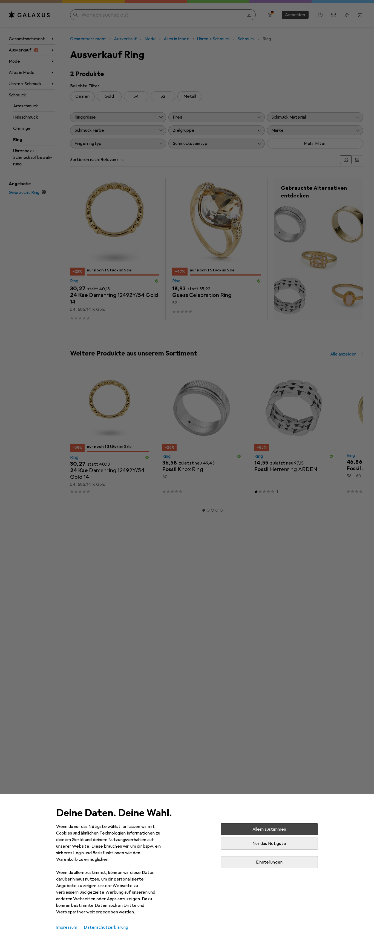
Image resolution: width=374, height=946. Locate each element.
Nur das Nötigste (269, 843)
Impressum (66, 927)
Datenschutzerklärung (106, 927)
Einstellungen (269, 862)
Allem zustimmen (269, 829)
